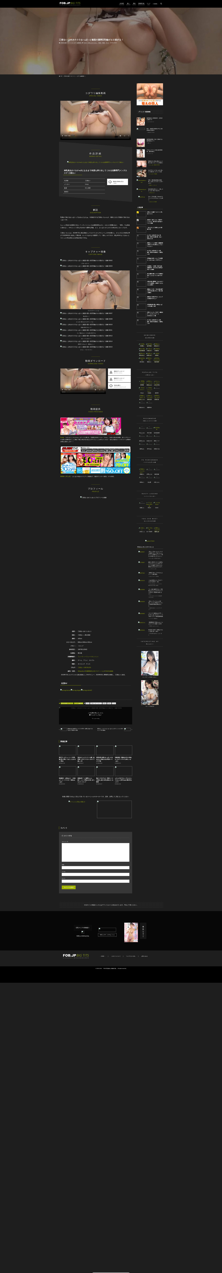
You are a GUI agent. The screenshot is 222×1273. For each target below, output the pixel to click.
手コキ (107, 42)
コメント (65, 841)
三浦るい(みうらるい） (92, 42)
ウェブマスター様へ (131, 956)
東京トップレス (153, 185)
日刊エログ (152, 192)
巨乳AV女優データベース (66, 42)
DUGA (85, 42)
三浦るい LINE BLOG (84, 667)
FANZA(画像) (109, 671)
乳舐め (103, 42)
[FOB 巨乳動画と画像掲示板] (70, 3)
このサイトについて (116, 956)
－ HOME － (102, 956)
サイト (63, 878)
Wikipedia (81, 671)
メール (63, 871)
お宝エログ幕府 (153, 201)
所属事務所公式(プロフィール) (94, 671)
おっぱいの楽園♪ (153, 173)
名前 (63, 864)
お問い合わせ (144, 956)
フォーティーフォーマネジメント (88, 656)
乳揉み (99, 42)
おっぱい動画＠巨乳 (155, 164)
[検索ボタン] (161, 4)
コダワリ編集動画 (77, 42)
